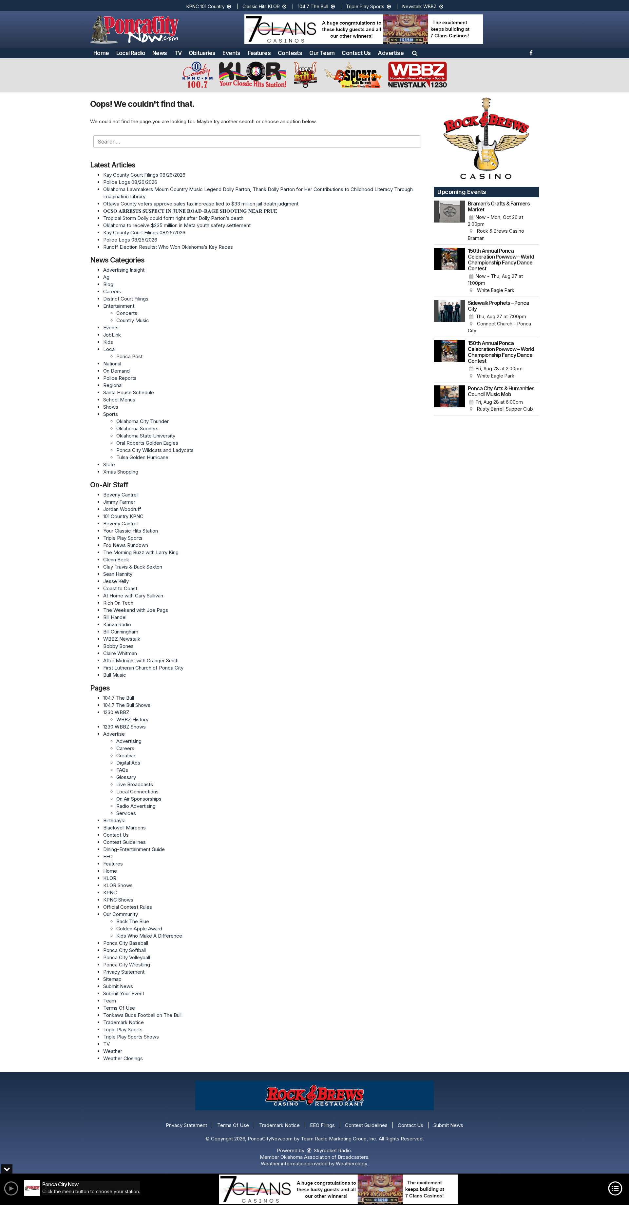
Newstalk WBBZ (420, 6)
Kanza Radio (117, 624)
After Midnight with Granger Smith (141, 660)
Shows (110, 407)
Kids (108, 342)
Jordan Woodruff (122, 509)
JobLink (112, 335)
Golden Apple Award (139, 928)
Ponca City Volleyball (126, 957)
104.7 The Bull (314, 6)
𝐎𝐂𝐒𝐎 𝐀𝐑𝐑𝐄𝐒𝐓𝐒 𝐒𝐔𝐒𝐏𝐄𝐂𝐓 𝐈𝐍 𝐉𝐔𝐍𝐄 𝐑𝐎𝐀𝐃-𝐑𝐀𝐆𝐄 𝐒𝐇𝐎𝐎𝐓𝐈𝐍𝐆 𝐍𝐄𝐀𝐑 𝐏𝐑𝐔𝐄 (190, 211)
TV (178, 53)
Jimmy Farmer (119, 502)
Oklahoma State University (145, 436)
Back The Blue (132, 921)
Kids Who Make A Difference (149, 936)
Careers (112, 291)
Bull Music (114, 675)
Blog (108, 284)
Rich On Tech (118, 603)
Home (101, 53)
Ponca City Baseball (125, 943)
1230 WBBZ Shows (124, 727)
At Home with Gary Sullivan (133, 596)
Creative (125, 755)
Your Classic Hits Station (130, 531)
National (112, 363)
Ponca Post (129, 356)
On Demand (116, 371)
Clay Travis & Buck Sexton (132, 567)
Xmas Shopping (120, 472)
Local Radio (130, 53)
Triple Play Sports (366, 6)
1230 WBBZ (116, 712)
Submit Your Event (123, 993)
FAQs (122, 770)
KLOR (109, 878)
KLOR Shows (118, 885)
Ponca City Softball (124, 950)
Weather (112, 1051)
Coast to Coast (120, 588)
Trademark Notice (123, 1022)
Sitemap (112, 979)
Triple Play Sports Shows (131, 1037)
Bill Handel (114, 617)
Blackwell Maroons (124, 828)
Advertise (391, 53)
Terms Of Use (119, 1008)
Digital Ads (128, 763)
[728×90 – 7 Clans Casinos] (338, 1189)
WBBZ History (132, 719)
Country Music (132, 320)
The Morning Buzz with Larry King (141, 552)
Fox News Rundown (125, 545)
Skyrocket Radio (332, 1150)
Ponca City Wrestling (126, 965)
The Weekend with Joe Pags (135, 610)
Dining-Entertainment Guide (134, 849)
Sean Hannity (117, 574)
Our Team (321, 53)
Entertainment (118, 306)
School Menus (119, 400)
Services (126, 813)
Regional (113, 385)
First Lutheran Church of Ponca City (143, 668)
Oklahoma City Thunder (142, 421)
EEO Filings (322, 1125)
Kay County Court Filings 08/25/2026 (144, 232)
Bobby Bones (118, 646)
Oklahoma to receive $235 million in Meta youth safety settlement (177, 225)
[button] (415, 53)
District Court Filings (125, 299)
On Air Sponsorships (139, 799)
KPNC (110, 892)
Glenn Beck (116, 559)
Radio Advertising (136, 806)
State (109, 464)
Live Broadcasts (134, 784)
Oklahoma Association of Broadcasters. (325, 1157)
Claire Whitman (120, 653)
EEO (108, 856)
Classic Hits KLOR (261, 6)
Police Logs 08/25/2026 (130, 240)
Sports (110, 414)
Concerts (126, 313)
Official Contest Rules (127, 907)
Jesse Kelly (116, 581)
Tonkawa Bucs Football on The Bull (142, 1015)
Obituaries (202, 53)
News (159, 53)
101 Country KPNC (123, 516)
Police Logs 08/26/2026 (130, 182)
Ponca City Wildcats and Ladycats (155, 450)
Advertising (129, 741)
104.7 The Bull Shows (126, 705)
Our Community (120, 914)
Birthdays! (114, 820)
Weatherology (351, 1163)
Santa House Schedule (128, 392)
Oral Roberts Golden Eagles (147, 443)
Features (259, 53)
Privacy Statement (123, 972)
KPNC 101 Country (206, 6)
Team (109, 1001)
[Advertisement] (363, 29)
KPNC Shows (118, 900)
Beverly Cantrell (121, 495)
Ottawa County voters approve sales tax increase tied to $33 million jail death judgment (200, 204)
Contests (290, 53)
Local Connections (137, 791)
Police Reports (120, 378)
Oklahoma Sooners (137, 428)
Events (231, 53)
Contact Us (356, 53)
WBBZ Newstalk (121, 639)
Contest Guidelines (124, 842)
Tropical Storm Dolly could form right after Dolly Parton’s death (173, 218)
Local (109, 349)
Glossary (126, 777)
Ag (106, 277)
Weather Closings (123, 1058)
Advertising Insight (123, 270)
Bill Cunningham (120, 632)
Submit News (118, 986)
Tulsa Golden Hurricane (142, 457)
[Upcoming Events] (449, 221)
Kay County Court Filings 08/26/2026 (144, 175)
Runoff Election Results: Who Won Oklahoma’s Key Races (168, 247)
